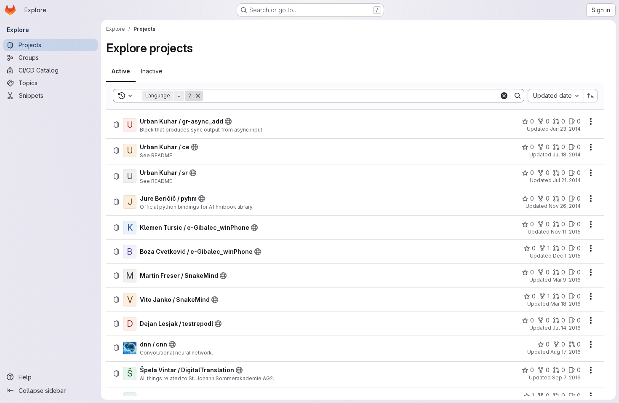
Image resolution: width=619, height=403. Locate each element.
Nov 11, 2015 (566, 231)
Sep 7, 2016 (566, 377)
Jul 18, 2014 (566, 154)
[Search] (517, 95)
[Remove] (198, 96)
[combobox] (556, 95)
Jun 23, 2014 (565, 129)
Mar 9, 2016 (566, 280)
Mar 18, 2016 (565, 304)
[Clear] (504, 96)
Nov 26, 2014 (565, 206)
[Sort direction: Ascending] (591, 95)
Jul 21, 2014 (567, 180)
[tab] (121, 71)
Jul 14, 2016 (566, 328)
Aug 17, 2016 (565, 352)
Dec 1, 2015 (567, 256)
